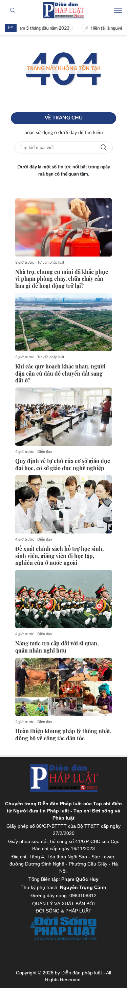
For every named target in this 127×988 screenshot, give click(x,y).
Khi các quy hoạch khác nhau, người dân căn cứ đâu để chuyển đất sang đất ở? (60, 373)
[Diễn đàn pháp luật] (63, 10)
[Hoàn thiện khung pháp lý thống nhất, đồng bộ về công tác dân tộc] (63, 687)
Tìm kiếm (103, 147)
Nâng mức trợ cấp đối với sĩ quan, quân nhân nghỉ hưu (57, 647)
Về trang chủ (64, 117)
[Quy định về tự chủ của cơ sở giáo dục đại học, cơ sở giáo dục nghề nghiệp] (63, 417)
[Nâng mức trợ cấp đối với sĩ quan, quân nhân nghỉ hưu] (63, 599)
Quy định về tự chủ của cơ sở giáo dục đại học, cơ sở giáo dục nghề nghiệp (62, 465)
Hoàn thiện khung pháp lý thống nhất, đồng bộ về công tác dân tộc (63, 735)
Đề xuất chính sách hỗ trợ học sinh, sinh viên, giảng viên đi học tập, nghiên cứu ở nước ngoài (59, 555)
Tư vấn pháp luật (50, 262)
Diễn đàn (44, 452)
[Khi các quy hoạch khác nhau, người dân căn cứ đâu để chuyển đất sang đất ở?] (63, 322)
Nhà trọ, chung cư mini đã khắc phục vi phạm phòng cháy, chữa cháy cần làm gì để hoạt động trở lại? (61, 279)
